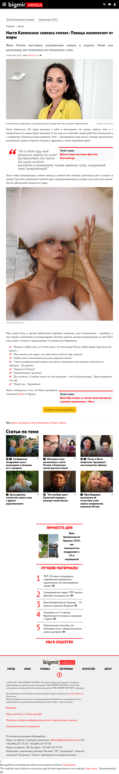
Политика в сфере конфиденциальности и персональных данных (41, 720)
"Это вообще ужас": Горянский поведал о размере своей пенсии (56, 497)
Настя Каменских (40, 422)
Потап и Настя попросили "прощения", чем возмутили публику (93, 461)
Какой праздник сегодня (20, 19)
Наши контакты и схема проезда (24, 713)
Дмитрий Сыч (33, 55)
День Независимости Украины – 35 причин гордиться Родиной (63, 604)
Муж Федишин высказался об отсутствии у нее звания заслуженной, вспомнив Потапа (91, 500)
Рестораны (66, 668)
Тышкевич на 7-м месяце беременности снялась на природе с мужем (63, 616)
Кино (27, 668)
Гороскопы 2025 (48, 19)
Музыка (45, 668)
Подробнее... (70, 764)
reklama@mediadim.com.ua (65, 739)
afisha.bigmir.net (76, 693)
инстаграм (24, 422)
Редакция (11, 707)
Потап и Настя (58, 422)
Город (11, 668)
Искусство (88, 668)
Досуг (21, 26)
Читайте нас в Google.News (59, 409)
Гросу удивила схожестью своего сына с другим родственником (19, 499)
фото (21, 393)
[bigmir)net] (18, 4)
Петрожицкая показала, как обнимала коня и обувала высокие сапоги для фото (63, 628)
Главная (10, 26)
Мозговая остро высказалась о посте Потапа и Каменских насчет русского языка (55, 463)
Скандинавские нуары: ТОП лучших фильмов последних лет (63, 594)
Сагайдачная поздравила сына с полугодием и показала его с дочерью (19, 463)
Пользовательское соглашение (23, 726)
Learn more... (92, 768)
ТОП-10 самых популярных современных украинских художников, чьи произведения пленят (61, 581)
